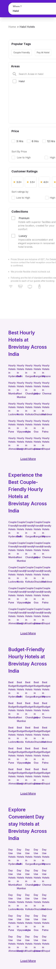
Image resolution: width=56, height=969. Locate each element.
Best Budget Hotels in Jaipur (36, 710)
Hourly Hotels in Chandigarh (28, 388)
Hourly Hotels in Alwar (36, 443)
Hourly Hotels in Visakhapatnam (28, 443)
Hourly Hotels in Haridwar (45, 409)
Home (12, 26)
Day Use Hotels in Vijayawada (19, 922)
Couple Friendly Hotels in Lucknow (11, 574)
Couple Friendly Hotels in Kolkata (28, 574)
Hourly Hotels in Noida (19, 409)
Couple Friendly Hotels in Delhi (19, 529)
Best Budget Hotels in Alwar (36, 776)
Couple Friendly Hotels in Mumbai (11, 550)
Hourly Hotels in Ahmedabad (11, 443)
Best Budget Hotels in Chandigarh (28, 710)
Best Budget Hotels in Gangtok (19, 776)
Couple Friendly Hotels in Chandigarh (28, 550)
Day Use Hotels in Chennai (45, 877)
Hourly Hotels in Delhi (19, 371)
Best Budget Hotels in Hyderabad (11, 689)
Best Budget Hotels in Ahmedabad (11, 776)
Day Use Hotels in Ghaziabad (36, 902)
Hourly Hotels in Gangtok (19, 443)
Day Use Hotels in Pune (11, 922)
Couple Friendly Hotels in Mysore (45, 529)
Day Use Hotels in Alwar (36, 943)
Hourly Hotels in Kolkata (28, 409)
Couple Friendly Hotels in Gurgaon (28, 529)
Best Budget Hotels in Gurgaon (28, 689)
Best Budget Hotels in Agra (28, 755)
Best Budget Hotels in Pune (11, 755)
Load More (28, 459)
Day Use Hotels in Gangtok (19, 943)
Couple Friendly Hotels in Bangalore (36, 529)
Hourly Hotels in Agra (28, 426)
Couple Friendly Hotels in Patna (45, 595)
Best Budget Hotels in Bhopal (45, 776)
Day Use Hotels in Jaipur (36, 877)
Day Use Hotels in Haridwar (45, 902)
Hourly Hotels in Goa (36, 426)
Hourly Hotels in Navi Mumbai (19, 390)
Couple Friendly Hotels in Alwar (36, 616)
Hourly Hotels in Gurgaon (28, 371)
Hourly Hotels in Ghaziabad (36, 409)
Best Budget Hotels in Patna (45, 755)
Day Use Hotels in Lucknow (11, 902)
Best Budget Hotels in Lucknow (11, 734)
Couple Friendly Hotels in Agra (28, 595)
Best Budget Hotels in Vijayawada (19, 755)
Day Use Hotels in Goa (36, 922)
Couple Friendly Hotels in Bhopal (45, 616)
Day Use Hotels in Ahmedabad (11, 943)
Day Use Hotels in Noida (19, 902)
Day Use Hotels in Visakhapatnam (28, 943)
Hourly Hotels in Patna (45, 426)
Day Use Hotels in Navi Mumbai (19, 879)
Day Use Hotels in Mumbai (11, 877)
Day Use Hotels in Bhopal (45, 943)
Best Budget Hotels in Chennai (45, 710)
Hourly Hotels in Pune (11, 426)
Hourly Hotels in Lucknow (11, 409)
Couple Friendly (21, 52)
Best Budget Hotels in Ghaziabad (36, 734)
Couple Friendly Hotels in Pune (11, 595)
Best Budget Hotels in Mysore (45, 689)
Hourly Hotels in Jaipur (36, 388)
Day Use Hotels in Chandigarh (28, 877)
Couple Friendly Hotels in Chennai (45, 550)
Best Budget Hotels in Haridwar (45, 734)
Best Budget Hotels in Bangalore (36, 689)
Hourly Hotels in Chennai (45, 388)
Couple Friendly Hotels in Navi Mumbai (19, 551)
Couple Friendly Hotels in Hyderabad (11, 529)
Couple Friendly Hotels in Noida (19, 574)
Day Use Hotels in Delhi (19, 856)
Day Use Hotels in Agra (28, 922)
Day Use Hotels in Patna (45, 922)
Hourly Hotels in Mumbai (11, 388)
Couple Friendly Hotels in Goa (36, 595)
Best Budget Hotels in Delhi (19, 689)
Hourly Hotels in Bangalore (36, 371)
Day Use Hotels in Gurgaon (28, 856)
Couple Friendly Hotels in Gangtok (19, 616)
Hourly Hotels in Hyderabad (11, 371)
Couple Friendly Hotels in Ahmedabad (11, 616)
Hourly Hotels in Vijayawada (19, 426)
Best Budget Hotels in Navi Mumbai (19, 712)
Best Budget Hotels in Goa (36, 755)
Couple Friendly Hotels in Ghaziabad (36, 574)
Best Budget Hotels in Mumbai (11, 710)
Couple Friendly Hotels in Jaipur (36, 550)
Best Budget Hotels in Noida (19, 734)
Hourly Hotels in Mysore (45, 371)
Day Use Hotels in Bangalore (36, 856)
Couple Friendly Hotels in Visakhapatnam (28, 616)
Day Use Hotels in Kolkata (28, 902)
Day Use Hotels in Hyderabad (11, 856)
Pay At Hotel (43, 52)
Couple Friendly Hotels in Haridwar (45, 574)
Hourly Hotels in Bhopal (45, 443)
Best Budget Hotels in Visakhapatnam (28, 776)
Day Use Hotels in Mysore (45, 856)
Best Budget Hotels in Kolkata (28, 734)
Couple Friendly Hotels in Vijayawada (19, 595)
